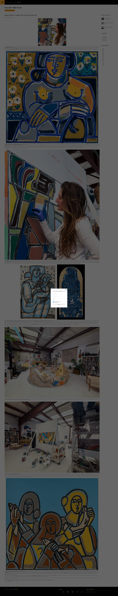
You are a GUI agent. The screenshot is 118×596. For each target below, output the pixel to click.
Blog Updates (56, 302)
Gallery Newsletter (57, 301)
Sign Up (59, 304)
